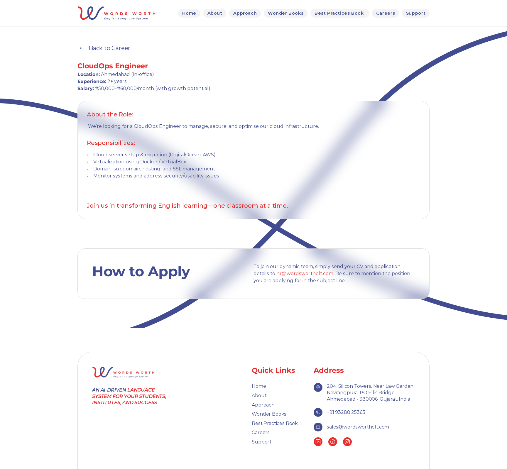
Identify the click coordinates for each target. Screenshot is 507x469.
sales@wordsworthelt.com (358, 427)
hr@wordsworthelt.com (304, 273)
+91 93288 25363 (346, 412)
